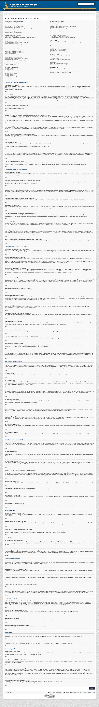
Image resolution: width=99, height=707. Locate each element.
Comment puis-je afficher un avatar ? (11, 43)
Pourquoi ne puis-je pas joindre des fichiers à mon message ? (16, 58)
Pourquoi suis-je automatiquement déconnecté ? (14, 31)
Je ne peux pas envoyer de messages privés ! (59, 35)
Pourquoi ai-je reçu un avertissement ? (12, 59)
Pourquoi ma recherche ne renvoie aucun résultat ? (60, 48)
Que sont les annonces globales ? (11, 73)
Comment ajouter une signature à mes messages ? (14, 52)
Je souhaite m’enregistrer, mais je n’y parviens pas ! (14, 25)
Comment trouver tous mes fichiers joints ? (58, 64)
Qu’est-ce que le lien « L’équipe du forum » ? (58, 31)
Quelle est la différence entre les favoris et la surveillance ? (61, 55)
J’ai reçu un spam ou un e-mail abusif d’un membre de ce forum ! (62, 37)
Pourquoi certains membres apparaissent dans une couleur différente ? (63, 28)
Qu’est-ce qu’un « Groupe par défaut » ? (58, 29)
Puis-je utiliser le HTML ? (9, 69)
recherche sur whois (83, 669)
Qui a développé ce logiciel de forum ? (57, 68)
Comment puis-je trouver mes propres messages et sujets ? (61, 51)
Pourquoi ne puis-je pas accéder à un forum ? (13, 57)
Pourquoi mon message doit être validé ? (12, 63)
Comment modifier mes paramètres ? (12, 36)
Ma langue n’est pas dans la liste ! (11, 41)
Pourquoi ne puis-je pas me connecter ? (12, 27)
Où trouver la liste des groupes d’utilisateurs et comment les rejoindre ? (63, 26)
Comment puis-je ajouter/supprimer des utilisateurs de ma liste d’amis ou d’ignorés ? (66, 42)
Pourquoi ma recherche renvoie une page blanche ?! (60, 49)
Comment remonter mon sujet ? (10, 64)
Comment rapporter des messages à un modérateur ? (15, 60)
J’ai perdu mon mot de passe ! (10, 29)
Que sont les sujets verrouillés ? (11, 76)
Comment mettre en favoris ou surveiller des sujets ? (60, 57)
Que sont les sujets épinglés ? (10, 75)
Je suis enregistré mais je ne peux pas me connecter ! (15, 26)
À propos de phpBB (31, 654)
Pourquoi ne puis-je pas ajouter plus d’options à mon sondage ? (16, 54)
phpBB (69, 208)
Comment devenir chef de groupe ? (57, 27)
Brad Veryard (52, 695)
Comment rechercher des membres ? (57, 50)
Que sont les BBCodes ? (9, 68)
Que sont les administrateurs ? (56, 22)
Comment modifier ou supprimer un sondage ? (13, 55)
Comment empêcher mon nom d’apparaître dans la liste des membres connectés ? (20, 37)
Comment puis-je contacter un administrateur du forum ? (61, 72)
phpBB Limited (38, 652)
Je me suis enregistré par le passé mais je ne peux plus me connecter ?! (18, 28)
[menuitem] (12, 10)
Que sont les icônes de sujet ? (10, 77)
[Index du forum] (6, 5)
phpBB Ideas (68, 661)
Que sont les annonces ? (9, 74)
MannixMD (53, 696)
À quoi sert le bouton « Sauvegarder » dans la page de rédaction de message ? (19, 61)
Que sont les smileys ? (9, 70)
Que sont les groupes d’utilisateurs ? (57, 25)
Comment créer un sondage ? (10, 53)
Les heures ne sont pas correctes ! (11, 38)
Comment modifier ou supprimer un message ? (13, 51)
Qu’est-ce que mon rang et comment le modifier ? (14, 44)
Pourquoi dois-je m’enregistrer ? (11, 22)
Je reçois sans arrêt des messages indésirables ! (59, 36)
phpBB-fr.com (51, 697)
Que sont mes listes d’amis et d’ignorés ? (58, 41)
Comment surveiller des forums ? (56, 58)
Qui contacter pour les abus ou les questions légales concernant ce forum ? (64, 71)
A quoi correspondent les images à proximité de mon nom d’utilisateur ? (18, 42)
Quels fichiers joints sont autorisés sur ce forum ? (59, 63)
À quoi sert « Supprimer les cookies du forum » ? (14, 32)
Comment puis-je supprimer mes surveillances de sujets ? (61, 59)
